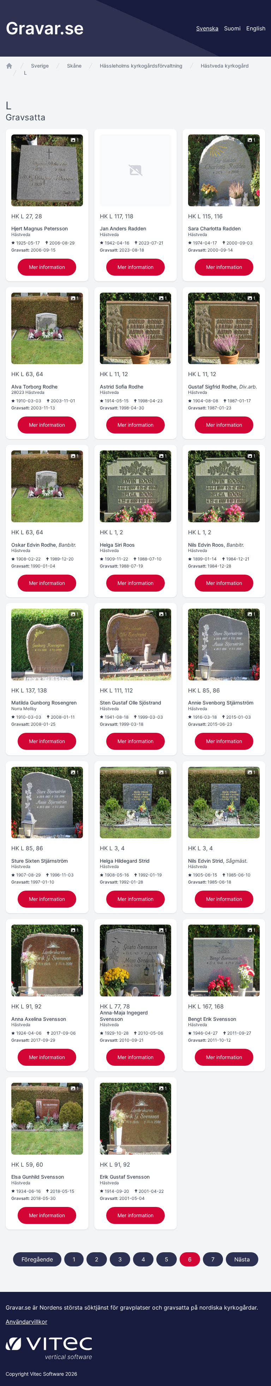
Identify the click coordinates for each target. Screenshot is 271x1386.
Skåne (74, 66)
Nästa (242, 1259)
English (255, 28)
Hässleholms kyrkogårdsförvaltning (141, 66)
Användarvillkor (26, 1321)
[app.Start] (9, 65)
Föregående (37, 1259)
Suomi (232, 28)
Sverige (40, 66)
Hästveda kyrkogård (225, 66)
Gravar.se (45, 28)
